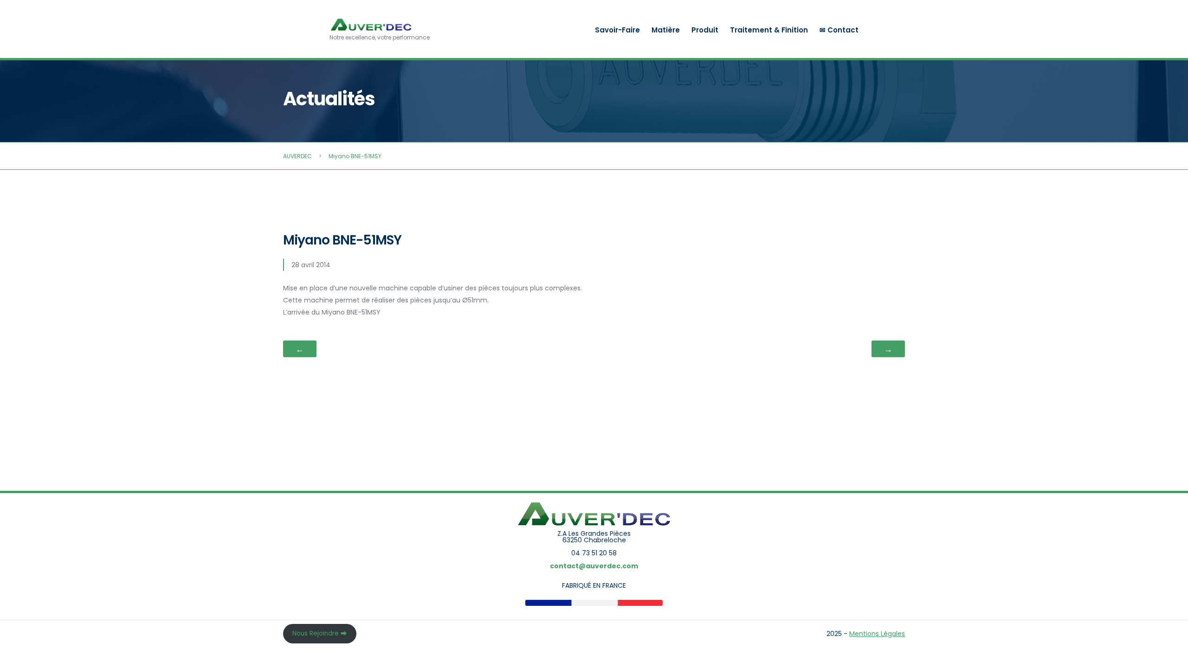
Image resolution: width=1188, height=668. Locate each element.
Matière (666, 30)
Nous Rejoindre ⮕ (319, 633)
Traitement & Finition (769, 30)
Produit (704, 30)
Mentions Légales (877, 633)
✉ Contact (839, 30)
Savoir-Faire (617, 30)
